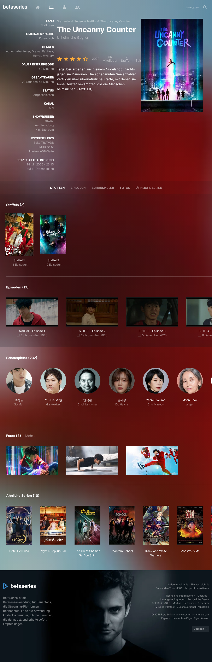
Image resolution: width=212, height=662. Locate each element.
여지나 (49, 121)
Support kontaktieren (196, 588)
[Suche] (205, 7)
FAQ (179, 588)
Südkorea (47, 25)
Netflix (91, 21)
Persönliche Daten (198, 599)
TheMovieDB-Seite (41, 151)
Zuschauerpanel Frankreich (193, 606)
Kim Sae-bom (45, 129)
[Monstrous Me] (190, 525)
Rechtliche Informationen (180, 595)
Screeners (189, 603)
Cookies (202, 595)
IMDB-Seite (46, 147)
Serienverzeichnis (177, 584)
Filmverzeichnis (200, 584)
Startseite (63, 21)
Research (203, 603)
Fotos (125, 187)
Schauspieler (103, 187)
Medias (177, 603)
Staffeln (57, 187)
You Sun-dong (44, 125)
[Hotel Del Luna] (19, 525)
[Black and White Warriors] (156, 525)
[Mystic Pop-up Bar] (53, 525)
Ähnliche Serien (149, 187)
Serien (78, 21)
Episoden (78, 187)
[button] (19, 391)
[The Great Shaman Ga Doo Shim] (87, 525)
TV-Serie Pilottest (164, 606)
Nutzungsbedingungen (172, 599)
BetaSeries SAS (161, 603)
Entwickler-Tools (165, 588)
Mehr (29, 436)
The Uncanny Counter (115, 21)
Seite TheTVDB (44, 142)
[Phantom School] (122, 525)
